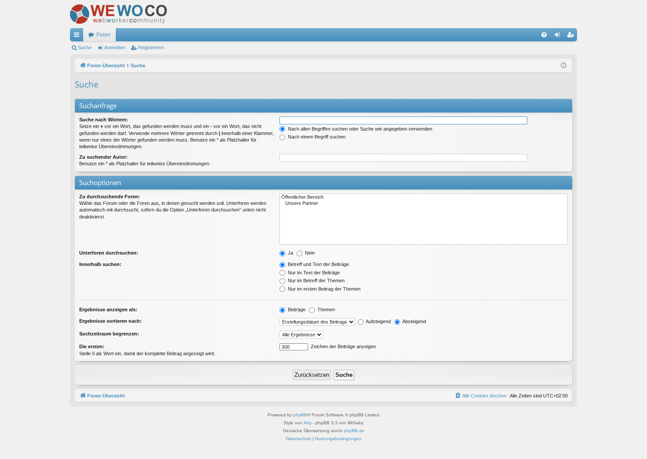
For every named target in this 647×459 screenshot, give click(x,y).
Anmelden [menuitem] (559, 36)
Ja (290, 252)
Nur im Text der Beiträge (313, 272)
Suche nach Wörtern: (103, 119)
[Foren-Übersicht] (118, 14)
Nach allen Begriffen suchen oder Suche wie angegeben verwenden (359, 128)
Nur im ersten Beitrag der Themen (323, 288)
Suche (85, 47)
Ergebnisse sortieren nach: (110, 321)
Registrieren (151, 47)
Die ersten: (91, 346)
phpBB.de (354, 430)
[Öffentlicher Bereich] (423, 197)
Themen (325, 309)
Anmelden (114, 47)
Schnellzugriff (78, 36)
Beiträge (296, 309)
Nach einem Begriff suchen (316, 136)
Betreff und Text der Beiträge (318, 264)
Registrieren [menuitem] (572, 36)
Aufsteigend (378, 321)
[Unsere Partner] (423, 203)
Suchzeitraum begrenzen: (109, 333)
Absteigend (413, 321)
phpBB (300, 414)
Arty (308, 422)
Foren (103, 35)
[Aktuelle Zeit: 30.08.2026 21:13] (563, 66)
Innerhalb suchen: (100, 264)
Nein (309, 252)
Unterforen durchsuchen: (108, 252)
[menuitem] (544, 34)
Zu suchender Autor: (103, 157)
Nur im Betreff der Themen (316, 280)
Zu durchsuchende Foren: (109, 196)
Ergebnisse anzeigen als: (108, 309)
